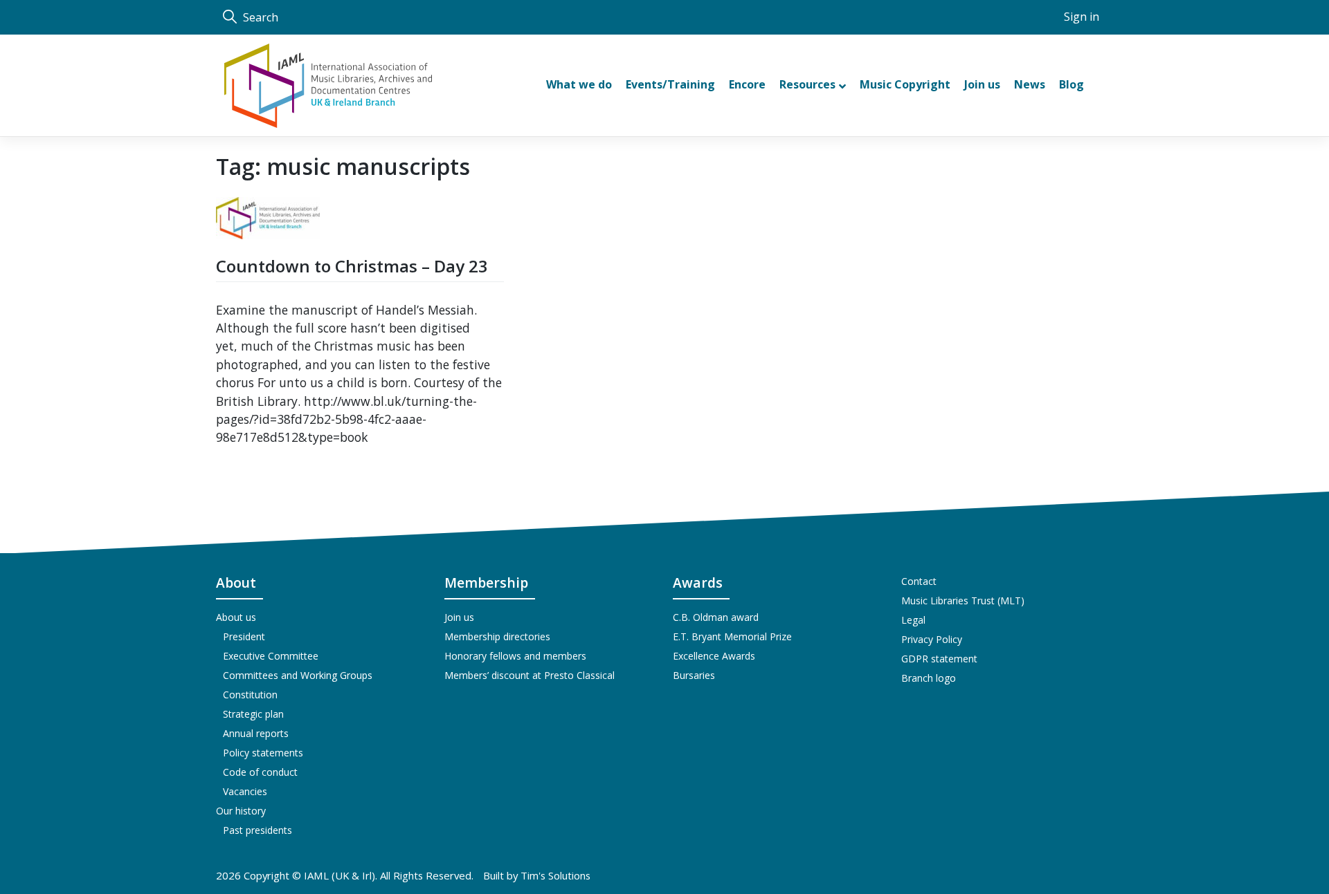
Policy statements (263, 752)
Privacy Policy (931, 639)
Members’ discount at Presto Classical (529, 675)
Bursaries (694, 675)
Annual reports (256, 733)
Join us (459, 617)
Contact (919, 581)
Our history (241, 810)
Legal (913, 619)
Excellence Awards (714, 655)
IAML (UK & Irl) (339, 875)
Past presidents (257, 830)
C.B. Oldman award (716, 617)
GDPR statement (939, 658)
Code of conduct (260, 772)
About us (236, 617)
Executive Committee (270, 655)
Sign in (1081, 16)
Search (259, 17)
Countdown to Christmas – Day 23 (352, 265)
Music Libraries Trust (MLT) (962, 600)
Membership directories (497, 636)
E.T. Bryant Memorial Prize (732, 636)
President (244, 636)
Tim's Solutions (555, 875)
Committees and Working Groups (297, 675)
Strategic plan (253, 713)
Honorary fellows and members (515, 655)
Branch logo (928, 678)
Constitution (250, 694)
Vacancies (245, 791)
